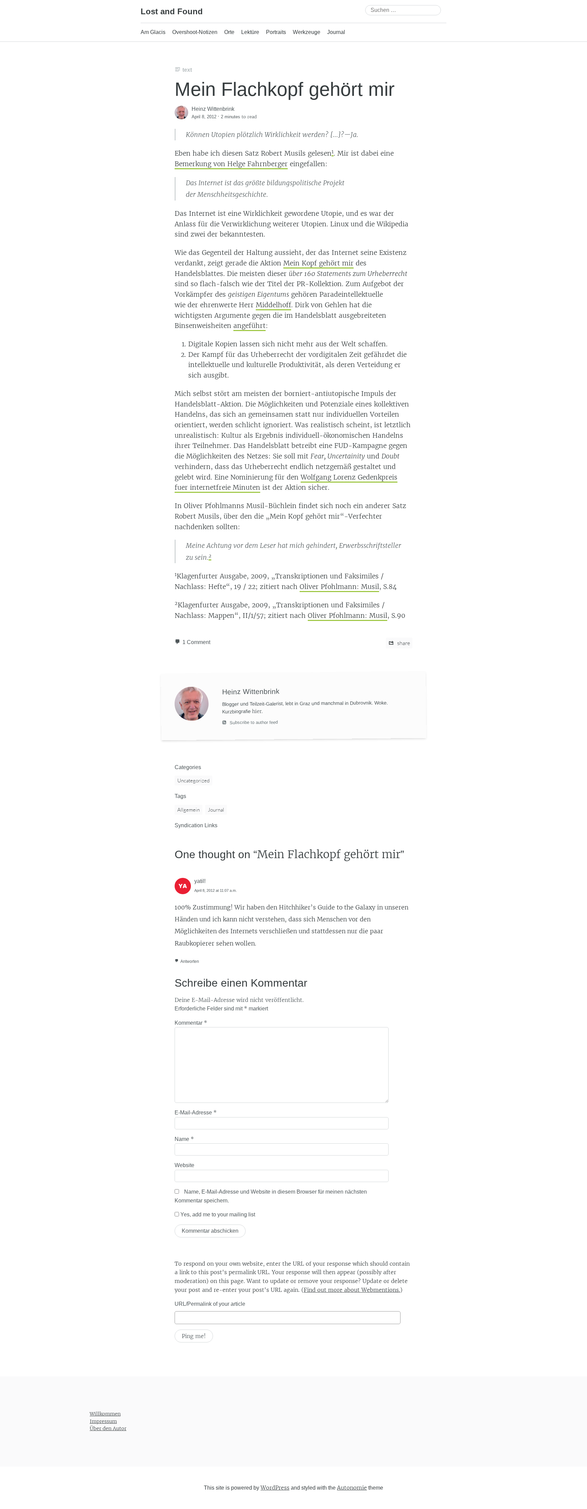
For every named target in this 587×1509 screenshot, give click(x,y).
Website (184, 1165)
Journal (336, 32)
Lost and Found (172, 11)
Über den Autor (108, 1428)
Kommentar (191, 1022)
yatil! (200, 881)
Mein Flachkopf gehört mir (285, 89)
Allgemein (188, 809)
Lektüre (250, 32)
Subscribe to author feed (253, 722)
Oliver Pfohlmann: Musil (339, 587)
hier (257, 711)
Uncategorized (193, 780)
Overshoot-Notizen (194, 32)
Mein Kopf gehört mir (318, 263)
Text (187, 70)
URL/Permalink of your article (210, 1304)
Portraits (276, 32)
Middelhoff (273, 305)
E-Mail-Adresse (196, 1112)
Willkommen (105, 1414)
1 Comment (196, 642)
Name (184, 1138)
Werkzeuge (306, 32)
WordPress (275, 1487)
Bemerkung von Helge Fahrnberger (231, 164)
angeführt (249, 326)
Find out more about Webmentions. (352, 1289)
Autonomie (352, 1487)
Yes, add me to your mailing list (217, 1214)
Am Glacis (153, 32)
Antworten (189, 961)
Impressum (103, 1421)
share (403, 643)
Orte (229, 32)
